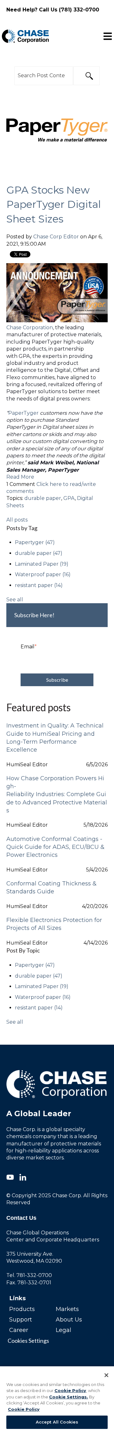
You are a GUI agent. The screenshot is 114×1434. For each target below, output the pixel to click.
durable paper (42, 498)
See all (14, 600)
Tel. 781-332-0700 (29, 1275)
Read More (20, 477)
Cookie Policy (70, 1390)
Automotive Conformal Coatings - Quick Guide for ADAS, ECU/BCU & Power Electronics (55, 847)
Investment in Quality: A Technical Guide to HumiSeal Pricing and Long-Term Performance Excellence (55, 737)
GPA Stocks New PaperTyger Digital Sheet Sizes (53, 204)
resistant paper (39, 585)
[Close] (106, 1375)
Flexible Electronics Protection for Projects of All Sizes (54, 924)
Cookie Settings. (68, 1396)
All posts (17, 520)
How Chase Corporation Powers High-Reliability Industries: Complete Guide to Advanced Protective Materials (56, 794)
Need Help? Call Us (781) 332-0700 (52, 10)
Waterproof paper (43, 574)
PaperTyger (24, 413)
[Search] (86, 75)
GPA (69, 498)
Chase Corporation (29, 327)
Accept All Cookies (57, 1421)
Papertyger (35, 542)
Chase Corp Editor (56, 237)
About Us (69, 1319)
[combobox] (43, 75)
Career (18, 1330)
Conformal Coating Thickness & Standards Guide (51, 887)
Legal (63, 1330)
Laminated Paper (41, 564)
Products (22, 1309)
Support (20, 1319)
